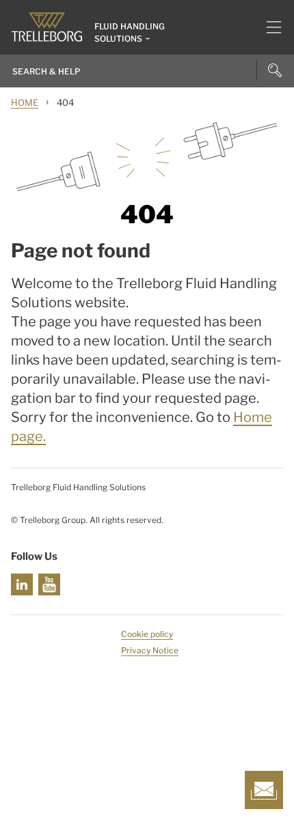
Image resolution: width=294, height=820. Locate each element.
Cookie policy (147, 634)
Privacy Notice (149, 650)
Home (24, 102)
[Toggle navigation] (268, 27)
